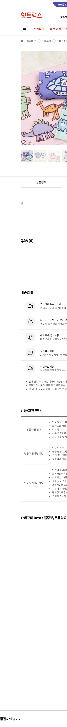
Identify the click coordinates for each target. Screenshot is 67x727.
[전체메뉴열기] (24, 28)
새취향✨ (39, 29)
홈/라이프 (31, 41)
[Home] (22, 41)
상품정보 (41, 182)
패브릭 (62, 41)
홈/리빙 (47, 41)
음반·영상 (55, 29)
